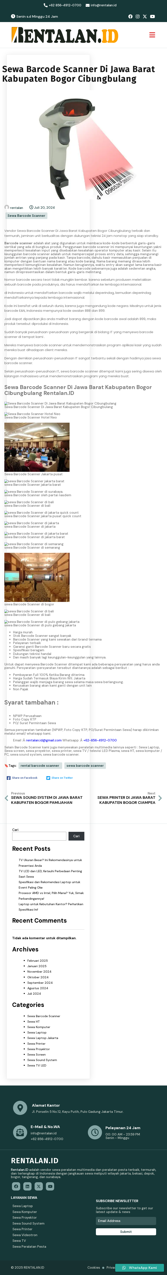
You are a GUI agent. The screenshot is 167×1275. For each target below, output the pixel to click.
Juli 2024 (34, 994)
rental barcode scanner (40, 765)
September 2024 (40, 983)
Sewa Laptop (37, 1032)
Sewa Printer (36, 1044)
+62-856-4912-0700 (100, 740)
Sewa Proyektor (38, 1049)
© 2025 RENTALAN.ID (27, 1267)
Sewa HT (33, 1021)
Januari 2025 (37, 966)
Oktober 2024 (38, 977)
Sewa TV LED (36, 1065)
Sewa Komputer (38, 1027)
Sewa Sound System (42, 1060)
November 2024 (39, 971)
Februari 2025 (37, 961)
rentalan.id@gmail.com (44, 740)
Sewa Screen (36, 1054)
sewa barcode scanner (85, 765)
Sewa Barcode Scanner (26, 216)
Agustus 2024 (37, 988)
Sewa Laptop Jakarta (42, 1038)
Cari (15, 830)
